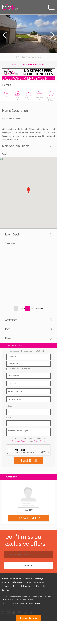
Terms (15, 586)
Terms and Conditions (21, 441)
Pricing (28, 582)
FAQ (38, 586)
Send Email (28, 460)
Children (10, 417)
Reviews (9, 338)
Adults (9, 406)
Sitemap (5, 590)
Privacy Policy (39, 441)
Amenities (11, 320)
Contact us (39, 582)
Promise (5, 582)
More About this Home (15, 146)
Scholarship (17, 582)
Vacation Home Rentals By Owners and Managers (23, 578)
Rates (8, 329)
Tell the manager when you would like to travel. (25, 351)
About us (6, 586)
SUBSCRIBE (28, 565)
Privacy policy (27, 586)
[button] (54, 17)
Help (45, 586)
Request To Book (28, 618)
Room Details (12, 234)
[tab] (28, 234)
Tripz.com (21, 603)
